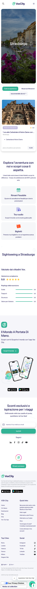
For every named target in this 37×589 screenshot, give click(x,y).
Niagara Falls (5, 557)
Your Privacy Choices (16, 583)
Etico (21, 521)
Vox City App (5, 519)
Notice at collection (9, 587)
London (3, 545)
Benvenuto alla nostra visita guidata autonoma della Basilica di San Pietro (27, 507)
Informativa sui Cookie (26, 518)
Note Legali (23, 512)
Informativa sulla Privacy (26, 515)
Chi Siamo (4, 508)
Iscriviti (18, 431)
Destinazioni (4, 511)
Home (3, 505)
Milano (3, 554)
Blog (2, 514)
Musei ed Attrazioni (28, 89)
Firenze (3, 551)
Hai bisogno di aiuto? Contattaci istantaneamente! (28, 525)
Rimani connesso (18, 466)
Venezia (3, 548)
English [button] (5, 564)
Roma (2, 543)
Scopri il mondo (8, 351)
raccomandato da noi (18, 94)
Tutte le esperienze (10, 89)
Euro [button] (12, 564)
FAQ (2, 517)
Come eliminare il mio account (26, 530)
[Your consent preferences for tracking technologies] (33, 585)
